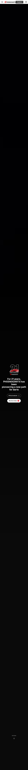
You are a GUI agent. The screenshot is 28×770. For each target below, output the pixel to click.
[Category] (2, 2)
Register (19, 2)
